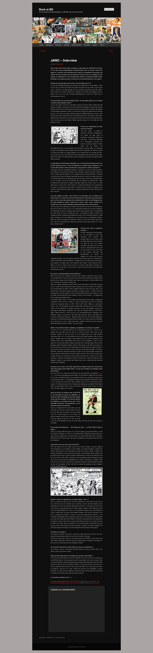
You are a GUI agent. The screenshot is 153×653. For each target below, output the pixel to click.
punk (63, 583)
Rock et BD (46, 9)
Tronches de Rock (76, 45)
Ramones (67, 583)
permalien (96, 583)
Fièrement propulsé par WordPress (76, 647)
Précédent (42, 51)
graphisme (94, 581)
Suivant (111, 51)
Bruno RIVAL (75, 581)
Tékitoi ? (102, 45)
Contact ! (95, 45)
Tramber (78, 583)
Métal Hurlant (57, 583)
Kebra (52, 583)
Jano (98, 581)
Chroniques (58, 45)
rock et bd (72, 583)
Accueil (41, 45)
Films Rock (87, 45)
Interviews (66, 45)
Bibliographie (49, 45)
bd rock (89, 581)
